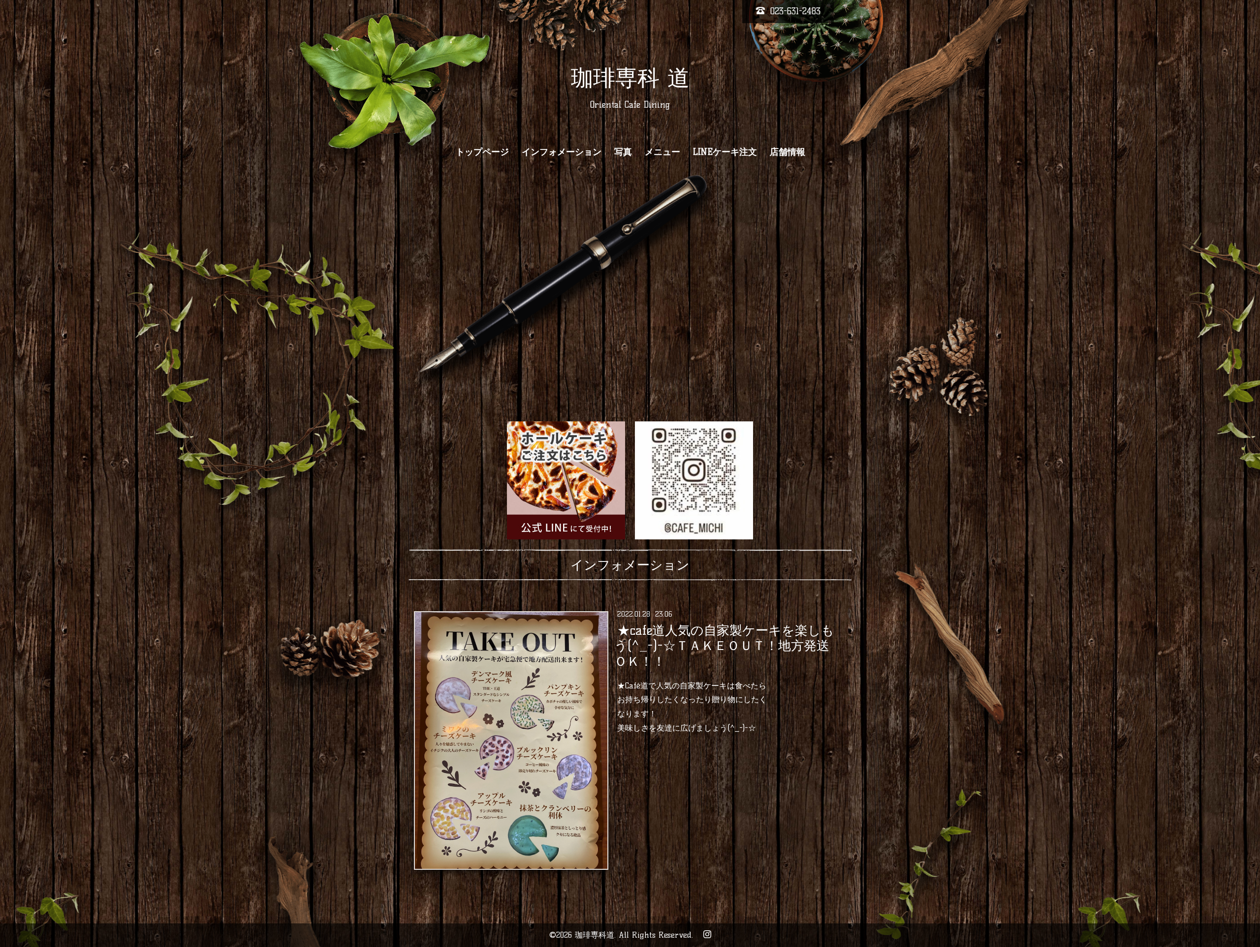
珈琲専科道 (594, 935)
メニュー (662, 152)
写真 (623, 152)
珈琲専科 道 (630, 77)
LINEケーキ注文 (725, 152)
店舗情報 (787, 152)
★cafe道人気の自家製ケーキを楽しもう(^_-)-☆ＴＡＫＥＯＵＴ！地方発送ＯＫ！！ (724, 645)
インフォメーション (561, 152)
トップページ (482, 152)
